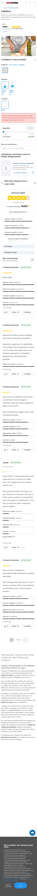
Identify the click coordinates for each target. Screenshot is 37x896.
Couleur (4, 99)
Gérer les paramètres (8, 885)
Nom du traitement (9, 144)
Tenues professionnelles (11, 8)
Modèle (4, 79)
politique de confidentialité (12, 879)
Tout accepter (20, 885)
